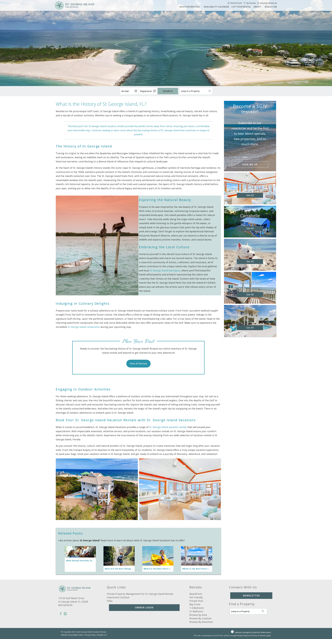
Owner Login (144, 607)
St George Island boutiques (165, 270)
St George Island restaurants (84, 326)
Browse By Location (200, 618)
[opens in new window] (60, 614)
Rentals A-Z (102, 635)
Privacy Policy (90, 635)
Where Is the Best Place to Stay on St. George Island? (210, 568)
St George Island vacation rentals (106, 126)
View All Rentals (138, 363)
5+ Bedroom (196, 611)
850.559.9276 (65, 605)
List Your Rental (241, 6)
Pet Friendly (196, 597)
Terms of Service (259, 635)
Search (168, 91)
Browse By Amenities (201, 621)
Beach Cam (271, 6)
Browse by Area (198, 614)
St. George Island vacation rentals (168, 427)
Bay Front (194, 604)
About (257, 6)
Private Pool (196, 600)
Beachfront (195, 593)
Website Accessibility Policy (72, 635)
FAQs (110, 600)
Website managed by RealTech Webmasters (253, 632)
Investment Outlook (118, 597)
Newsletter (251, 595)
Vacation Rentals (189, 6)
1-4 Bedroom (196, 607)
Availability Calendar (216, 6)
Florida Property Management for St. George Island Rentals (140, 593)
